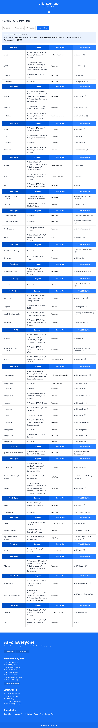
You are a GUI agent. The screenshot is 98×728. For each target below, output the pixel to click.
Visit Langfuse (79, 307)
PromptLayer (8, 422)
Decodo (6, 166)
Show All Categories (12, 683)
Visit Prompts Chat (80, 436)
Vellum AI (7, 566)
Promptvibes (8, 442)
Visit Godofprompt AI (81, 229)
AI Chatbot (43, 403)
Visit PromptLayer (80, 422)
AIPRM (6, 66)
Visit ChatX (78, 129)
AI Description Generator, (35, 228)
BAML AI (6, 96)
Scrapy (6, 505)
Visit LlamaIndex (80, 322)
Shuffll (12, 699)
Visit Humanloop (80, 258)
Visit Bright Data (79, 116)
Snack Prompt (8, 512)
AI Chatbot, (38, 486)
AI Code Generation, (34, 91)
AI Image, (30, 138)
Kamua (12, 696)
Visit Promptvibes (80, 442)
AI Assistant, (31, 94)
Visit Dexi (77, 177)
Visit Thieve (78, 523)
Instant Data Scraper (10, 271)
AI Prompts (31, 82)
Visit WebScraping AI (81, 583)
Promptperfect (8, 430)
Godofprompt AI (9, 229)
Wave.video (13, 704)
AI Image (36, 130)
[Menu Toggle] (49, 12)
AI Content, (38, 55)
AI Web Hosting (38, 118)
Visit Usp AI (78, 550)
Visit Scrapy (78, 505)
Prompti (6, 415)
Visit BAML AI (79, 96)
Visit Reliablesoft (80, 467)
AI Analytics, (41, 561)
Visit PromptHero (80, 409)
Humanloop (7, 258)
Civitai (6, 136)
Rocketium (13, 701)
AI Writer (30, 398)
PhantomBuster (9, 375)
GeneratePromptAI (10, 215)
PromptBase (8, 388)
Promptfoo (7, 403)
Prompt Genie (8, 384)
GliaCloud (13, 694)
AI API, (42, 52)
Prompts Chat (8, 436)
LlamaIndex (7, 322)
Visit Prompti (78, 415)
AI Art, (37, 135)
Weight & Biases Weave (12, 595)
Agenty (6, 55)
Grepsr (6, 237)
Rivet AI (6, 488)
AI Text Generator (39, 199)
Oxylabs (6, 359)
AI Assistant (13, 667)
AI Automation (14, 677)
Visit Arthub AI (79, 76)
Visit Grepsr (78, 237)
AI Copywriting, (38, 64)
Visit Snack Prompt (80, 512)
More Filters (43, 28)
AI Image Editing (39, 138)
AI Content (36, 206)
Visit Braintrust (79, 107)
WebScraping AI (9, 583)
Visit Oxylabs (78, 359)
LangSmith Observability (12, 314)
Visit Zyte (77, 622)
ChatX (6, 129)
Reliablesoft (8, 467)
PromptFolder (8, 396)
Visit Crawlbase (79, 150)
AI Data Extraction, (33, 52)
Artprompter (7, 82)
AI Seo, (41, 67)
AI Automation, (41, 94)
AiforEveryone (49, 3)
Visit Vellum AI (79, 566)
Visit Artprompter (80, 82)
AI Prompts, (31, 62)
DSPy (6, 185)
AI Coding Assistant (39, 109)
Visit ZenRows (79, 612)
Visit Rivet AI (78, 488)
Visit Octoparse (79, 338)
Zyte (5, 622)
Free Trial (32, 28)
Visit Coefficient (79, 142)
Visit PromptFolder (80, 396)
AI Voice (12, 680)
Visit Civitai (78, 136)
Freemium (20, 28)
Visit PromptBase (80, 388)
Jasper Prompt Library (11, 285)
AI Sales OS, (39, 376)
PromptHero (8, 409)
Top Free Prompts (10, 531)
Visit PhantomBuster (81, 375)
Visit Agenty (78, 55)
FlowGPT (7, 205)
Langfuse (7, 307)
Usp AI (6, 550)
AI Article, (38, 62)
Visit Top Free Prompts (82, 531)
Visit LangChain (79, 298)
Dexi (5, 177)
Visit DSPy (78, 185)
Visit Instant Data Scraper (83, 271)
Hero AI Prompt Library (11, 251)
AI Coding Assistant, (40, 96)
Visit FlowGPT (79, 205)
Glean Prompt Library (11, 221)
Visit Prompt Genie (80, 384)
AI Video (12, 665)
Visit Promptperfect (80, 430)
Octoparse (7, 338)
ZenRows (7, 612)
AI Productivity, (32, 99)
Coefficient (7, 142)
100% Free (8, 28)
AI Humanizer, (38, 466)
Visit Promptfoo (79, 403)
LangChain (7, 298)
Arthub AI (7, 76)
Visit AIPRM (78, 66)
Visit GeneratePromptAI (82, 215)
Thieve (6, 523)
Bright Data (7, 116)
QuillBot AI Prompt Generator (13, 453)
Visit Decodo (78, 166)
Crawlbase (7, 150)
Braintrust (7, 107)
